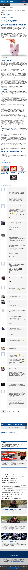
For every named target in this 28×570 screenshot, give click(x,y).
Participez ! (23, 485)
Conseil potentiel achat (7, 488)
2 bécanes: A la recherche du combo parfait (11, 490)
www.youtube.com (13, 314)
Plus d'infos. (25, 566)
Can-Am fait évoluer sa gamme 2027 (10, 478)
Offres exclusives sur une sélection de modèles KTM (12, 444)
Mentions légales (16, 561)
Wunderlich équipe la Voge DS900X (10, 482)
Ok (11, 568)
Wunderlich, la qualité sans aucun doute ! (10, 446)
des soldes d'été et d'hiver (10, 128)
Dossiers (5, 4)
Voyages (12, 555)
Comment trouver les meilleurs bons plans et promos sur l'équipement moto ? (5, 173)
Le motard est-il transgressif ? (9, 496)
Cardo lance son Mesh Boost (8, 472)
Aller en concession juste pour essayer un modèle (13, 486)
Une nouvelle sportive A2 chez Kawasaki (11, 439)
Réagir (3, 14)
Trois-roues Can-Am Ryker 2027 (9, 480)
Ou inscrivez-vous (14, 427)
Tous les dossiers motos (6, 162)
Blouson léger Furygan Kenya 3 (9, 474)
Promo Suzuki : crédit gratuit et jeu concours (13, 182)
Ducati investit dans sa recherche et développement (13, 436)
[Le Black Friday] (14, 56)
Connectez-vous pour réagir (14, 424)
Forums (16, 555)
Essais (12, 554)
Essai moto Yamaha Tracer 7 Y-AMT (10, 438)
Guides (25, 554)
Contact (22, 561)
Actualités (7, 554)
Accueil (2, 554)
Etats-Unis (7, 62)
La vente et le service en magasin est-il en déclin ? (13, 492)
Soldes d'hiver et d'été (21, 173)
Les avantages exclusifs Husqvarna (9, 445)
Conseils (21, 554)
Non (16, 568)
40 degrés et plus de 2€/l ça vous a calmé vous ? (12, 494)
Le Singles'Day (12, 172)
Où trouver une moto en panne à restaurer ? (11, 498)
